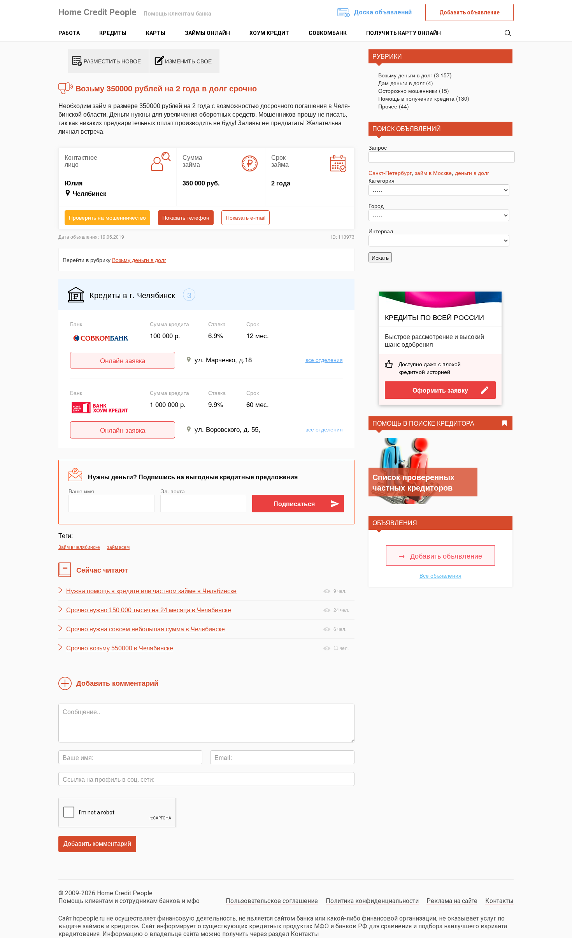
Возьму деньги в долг (139, 260)
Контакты (499, 901)
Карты (155, 33)
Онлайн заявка (122, 360)
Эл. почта (172, 491)
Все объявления (440, 575)
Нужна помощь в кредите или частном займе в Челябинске (151, 591)
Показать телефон (185, 218)
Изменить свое (188, 61)
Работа (69, 33)
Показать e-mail (245, 218)
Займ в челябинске (79, 546)
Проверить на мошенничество (107, 218)
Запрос (377, 147)
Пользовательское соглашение (272, 901)
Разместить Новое (112, 61)
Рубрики (387, 56)
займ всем (118, 546)
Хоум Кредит (269, 33)
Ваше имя (81, 491)
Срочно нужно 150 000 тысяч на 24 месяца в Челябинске (148, 610)
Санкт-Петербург (390, 172)
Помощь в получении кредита (416, 98)
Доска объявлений (383, 12)
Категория (381, 180)
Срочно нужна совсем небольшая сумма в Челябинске (145, 629)
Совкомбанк (328, 33)
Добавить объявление (469, 12)
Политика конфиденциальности (372, 901)
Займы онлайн (207, 33)
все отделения (324, 359)
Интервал (380, 231)
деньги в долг (472, 172)
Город (376, 206)
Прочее (387, 106)
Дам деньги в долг (401, 83)
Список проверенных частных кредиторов (413, 482)
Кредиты (112, 33)
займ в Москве (433, 172)
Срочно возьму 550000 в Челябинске (119, 648)
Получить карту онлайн (403, 33)
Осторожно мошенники (407, 90)
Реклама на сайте (451, 901)
